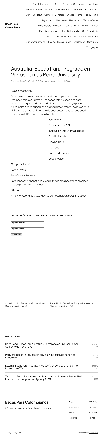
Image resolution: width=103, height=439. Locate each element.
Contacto (59, 14)
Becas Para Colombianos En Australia (80, 4)
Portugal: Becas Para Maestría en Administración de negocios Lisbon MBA (40, 356)
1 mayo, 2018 (95, 345)
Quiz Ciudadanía (90, 31)
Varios (68, 81)
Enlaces (70, 14)
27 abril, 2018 (95, 377)
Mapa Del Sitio (91, 14)
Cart (28, 14)
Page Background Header (50, 25)
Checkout (37, 14)
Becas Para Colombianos (12, 25)
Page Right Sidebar (48, 31)
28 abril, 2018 (95, 367)
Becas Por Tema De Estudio (58, 9)
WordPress (93, 432)
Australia (54, 81)
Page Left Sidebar (89, 25)
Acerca (48, 4)
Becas (57, 4)
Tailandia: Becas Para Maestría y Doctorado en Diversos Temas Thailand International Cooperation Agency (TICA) (46, 378)
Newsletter (61, 20)
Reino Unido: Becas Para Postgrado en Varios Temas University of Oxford (71, 305)
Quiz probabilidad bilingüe (58, 36)
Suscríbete (92, 41)
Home (79, 14)
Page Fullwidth (72, 25)
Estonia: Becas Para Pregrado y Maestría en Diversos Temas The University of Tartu (41, 367)
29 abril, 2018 (95, 356)
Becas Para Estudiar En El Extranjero (34, 81)
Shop (68, 41)
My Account (48, 20)
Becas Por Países (34, 9)
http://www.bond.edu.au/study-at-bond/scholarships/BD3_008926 (49, 195)
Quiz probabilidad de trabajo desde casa (45, 41)
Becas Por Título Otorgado (85, 9)
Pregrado (62, 81)
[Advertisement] (26, 139)
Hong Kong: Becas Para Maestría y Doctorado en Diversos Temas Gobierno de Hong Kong (41, 345)
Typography (92, 47)
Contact (48, 14)
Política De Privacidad (70, 31)
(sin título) (38, 4)
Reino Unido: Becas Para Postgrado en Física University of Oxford (25, 305)
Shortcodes (79, 41)
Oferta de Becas (90, 20)
